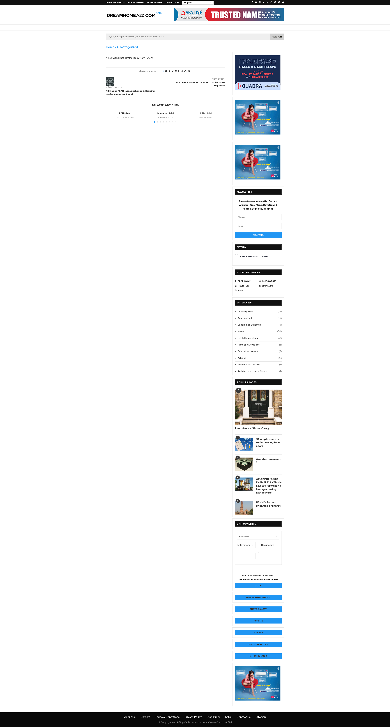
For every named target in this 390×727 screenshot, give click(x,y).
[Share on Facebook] (169, 71)
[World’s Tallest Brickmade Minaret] (244, 508)
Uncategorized (127, 47)
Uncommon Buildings (260, 324)
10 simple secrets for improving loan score (268, 443)
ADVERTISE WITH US (115, 2)
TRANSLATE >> (172, 2)
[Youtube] (256, 2)
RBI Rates (124, 113)
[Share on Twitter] (173, 71)
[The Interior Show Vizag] (258, 407)
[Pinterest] (275, 2)
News (260, 331)
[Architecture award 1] (244, 464)
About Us (130, 717)
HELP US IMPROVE (136, 2)
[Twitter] (264, 2)
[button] (110, 117)
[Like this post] (166, 71)
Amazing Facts (260, 318)
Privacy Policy (193, 717)
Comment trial (165, 113)
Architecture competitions (260, 371)
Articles (260, 358)
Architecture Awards (260, 364)
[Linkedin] (267, 2)
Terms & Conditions (167, 717)
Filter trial (206, 113)
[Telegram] (279, 2)
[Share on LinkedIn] (179, 71)
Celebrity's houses (260, 351)
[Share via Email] (189, 71)
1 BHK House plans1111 (260, 338)
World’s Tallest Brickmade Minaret (268, 504)
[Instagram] (260, 2)
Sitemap (261, 717)
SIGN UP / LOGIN (154, 2)
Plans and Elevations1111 (260, 344)
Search (277, 36)
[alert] (258, 256)
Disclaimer (213, 717)
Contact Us (244, 717)
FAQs (228, 717)
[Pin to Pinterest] (176, 71)
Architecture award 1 (269, 461)
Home (110, 47)
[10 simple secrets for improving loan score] (244, 444)
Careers (145, 717)
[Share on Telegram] (185, 71)
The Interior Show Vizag (252, 428)
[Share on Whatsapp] (182, 71)
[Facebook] (252, 2)
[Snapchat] (271, 2)
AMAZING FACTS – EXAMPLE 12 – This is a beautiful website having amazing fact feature (269, 486)
